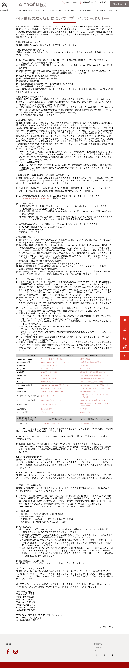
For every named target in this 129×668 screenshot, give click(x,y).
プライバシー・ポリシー (49, 396)
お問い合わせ (117, 4)
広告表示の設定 (85, 359)
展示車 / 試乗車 (55, 10)
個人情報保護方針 (47, 409)
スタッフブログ (114, 10)
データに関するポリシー (49, 365)
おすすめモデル (70, 10)
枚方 (33, 5)
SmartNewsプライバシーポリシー (52, 400)
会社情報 (98, 643)
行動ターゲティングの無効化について (92, 400)
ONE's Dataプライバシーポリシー (52, 423)
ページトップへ (106, 627)
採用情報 (98, 647)
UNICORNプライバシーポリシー (52, 391)
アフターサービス (86, 10)
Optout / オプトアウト (87, 412)
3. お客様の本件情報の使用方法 (90, 362)
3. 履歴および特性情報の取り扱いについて (94, 375)
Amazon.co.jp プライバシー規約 (52, 359)
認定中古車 (101, 10)
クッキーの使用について (88, 391)
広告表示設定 (84, 365)
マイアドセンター (86, 369)
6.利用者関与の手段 (86, 423)
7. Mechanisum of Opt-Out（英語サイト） (94, 385)
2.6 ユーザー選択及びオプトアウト (91, 382)
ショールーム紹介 (25, 10)
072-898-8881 (71, 2)
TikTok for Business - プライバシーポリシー (55, 362)
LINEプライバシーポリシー (50, 372)
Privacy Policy (45, 375)
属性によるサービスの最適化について (92, 372)
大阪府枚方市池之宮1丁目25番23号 (95, 2)
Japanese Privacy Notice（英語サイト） (55, 385)
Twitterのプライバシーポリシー (52, 388)
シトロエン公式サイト (104, 655)
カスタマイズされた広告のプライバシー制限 (95, 388)
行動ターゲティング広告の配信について (93, 378)
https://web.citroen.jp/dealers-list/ (35, 198)
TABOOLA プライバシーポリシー (52, 382)
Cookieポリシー (85, 409)
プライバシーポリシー (48, 369)
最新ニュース (41, 10)
